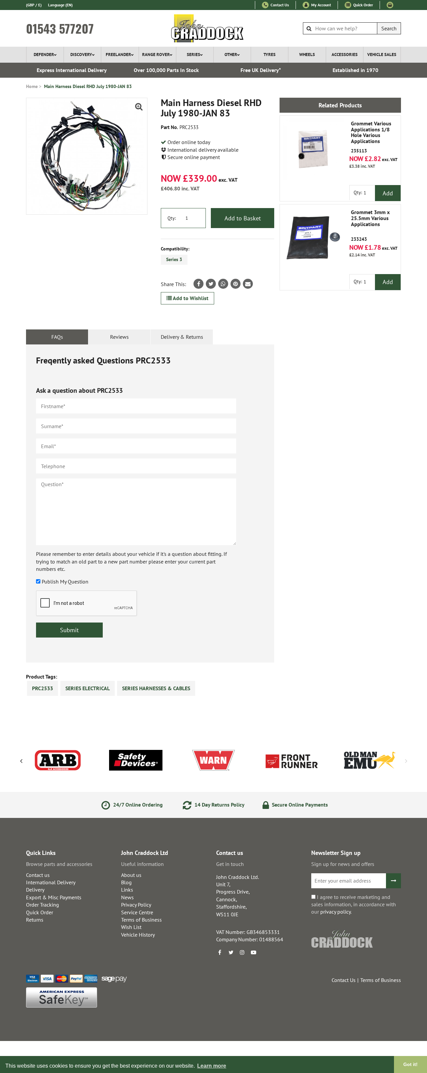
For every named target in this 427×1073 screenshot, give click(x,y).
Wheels (307, 54)
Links (127, 889)
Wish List (131, 927)
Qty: (171, 218)
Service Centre (137, 912)
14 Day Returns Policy (219, 804)
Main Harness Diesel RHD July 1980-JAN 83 (88, 86)
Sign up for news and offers (342, 864)
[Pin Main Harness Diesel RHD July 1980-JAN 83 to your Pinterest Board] (236, 284)
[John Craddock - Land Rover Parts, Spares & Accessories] (214, 28)
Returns (34, 919)
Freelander (118, 54)
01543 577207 (60, 28)
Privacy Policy (136, 904)
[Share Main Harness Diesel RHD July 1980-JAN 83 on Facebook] (198, 284)
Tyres (270, 54)
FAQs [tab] (57, 336)
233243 (370, 225)
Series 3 (174, 259)
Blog (126, 882)
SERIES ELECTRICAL (87, 688)
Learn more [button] (211, 1066)
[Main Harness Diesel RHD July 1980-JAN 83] (86, 156)
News (127, 897)
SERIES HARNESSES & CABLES (156, 688)
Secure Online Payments (299, 804)
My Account (320, 4)
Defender (44, 54)
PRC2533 (42, 688)
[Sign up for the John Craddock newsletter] (393, 880)
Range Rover (156, 54)
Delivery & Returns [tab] (182, 336)
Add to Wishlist (190, 298)
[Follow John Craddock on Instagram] (242, 952)
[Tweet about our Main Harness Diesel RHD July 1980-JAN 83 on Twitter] (211, 284)
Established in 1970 (355, 70)
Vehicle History (138, 934)
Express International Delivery (72, 70)
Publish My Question (65, 581)
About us (131, 875)
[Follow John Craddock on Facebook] (219, 952)
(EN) (60, 4)
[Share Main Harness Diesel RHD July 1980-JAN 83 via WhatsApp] (223, 284)
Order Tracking (42, 904)
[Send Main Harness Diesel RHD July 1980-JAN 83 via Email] (248, 284)
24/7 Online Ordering (137, 804)
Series (193, 54)
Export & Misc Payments (53, 897)
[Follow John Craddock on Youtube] (253, 952)
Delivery (35, 889)
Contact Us (279, 4)
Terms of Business (141, 919)
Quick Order (362, 4)
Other (231, 54)
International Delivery (50, 882)
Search (389, 28)
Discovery (81, 54)
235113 (371, 137)
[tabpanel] (150, 503)
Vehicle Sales (381, 54)
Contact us (38, 875)
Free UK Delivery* (261, 70)
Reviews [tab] (119, 336)
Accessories (345, 54)
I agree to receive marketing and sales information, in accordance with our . (353, 904)
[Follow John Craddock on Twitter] (231, 952)
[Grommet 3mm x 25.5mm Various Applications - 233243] (313, 237)
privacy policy (335, 911)
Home (32, 86)
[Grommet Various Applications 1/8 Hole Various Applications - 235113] (313, 149)
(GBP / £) (34, 4)
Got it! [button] (410, 1064)
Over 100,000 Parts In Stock (166, 70)
